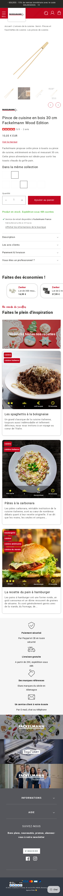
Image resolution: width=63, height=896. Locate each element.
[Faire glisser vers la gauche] (50, 105)
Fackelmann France (18, 887)
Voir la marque (9, 142)
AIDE (31, 812)
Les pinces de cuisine (37, 30)
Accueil (8, 26)
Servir (38, 26)
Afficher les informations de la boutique (25, 227)
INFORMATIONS (31, 798)
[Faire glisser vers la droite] (58, 105)
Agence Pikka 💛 (31, 890)
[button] (3, 13)
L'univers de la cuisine (23, 26)
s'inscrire (31, 851)
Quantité (6, 193)
